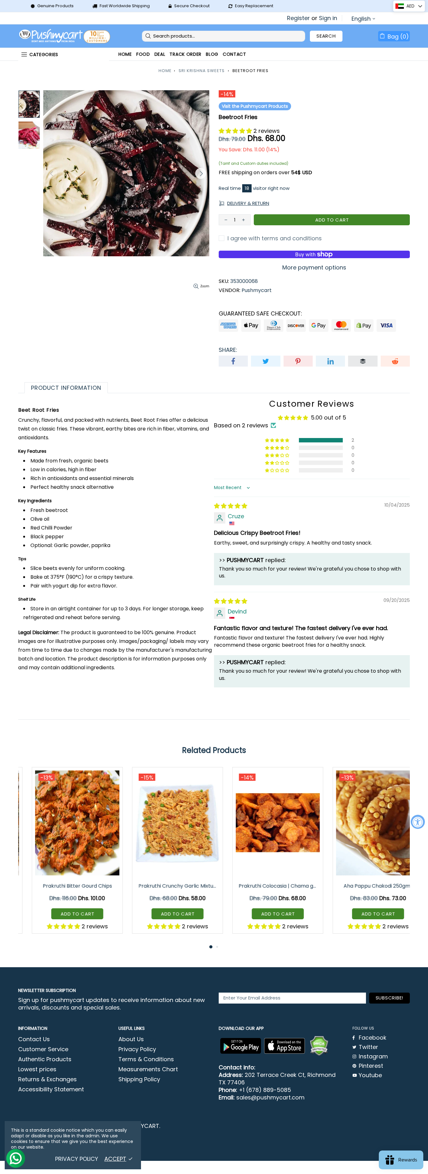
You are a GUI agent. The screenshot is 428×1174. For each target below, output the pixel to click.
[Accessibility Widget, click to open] (418, 822)
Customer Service (43, 1049)
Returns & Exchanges (47, 1079)
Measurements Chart (148, 1069)
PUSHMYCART (65, 36)
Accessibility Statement (51, 1089)
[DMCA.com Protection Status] (319, 1045)
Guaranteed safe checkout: (260, 313)
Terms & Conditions (146, 1059)
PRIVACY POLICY (76, 1159)
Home (165, 71)
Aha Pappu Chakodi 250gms (364, 886)
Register (298, 18)
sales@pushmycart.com (270, 1097)
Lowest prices (37, 1069)
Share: (228, 350)
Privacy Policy (137, 1049)
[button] (236, 131)
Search (326, 36)
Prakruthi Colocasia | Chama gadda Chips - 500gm (264, 886)
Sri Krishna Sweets (202, 71)
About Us (131, 1039)
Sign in (328, 18)
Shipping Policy (139, 1079)
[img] (230, 506)
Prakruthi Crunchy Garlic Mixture (164, 886)
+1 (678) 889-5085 (265, 1090)
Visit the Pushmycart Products (255, 106)
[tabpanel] (63, 855)
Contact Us (34, 1039)
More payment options (314, 267)
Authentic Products (44, 1059)
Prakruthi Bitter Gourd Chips (63, 886)
